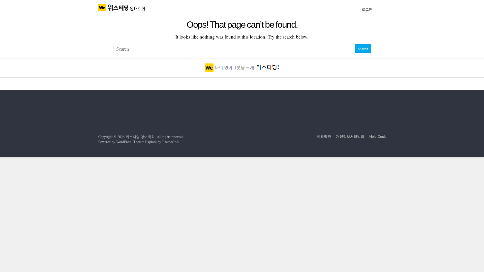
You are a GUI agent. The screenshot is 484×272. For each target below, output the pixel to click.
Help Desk (377, 136)
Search (363, 48)
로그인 (367, 9)
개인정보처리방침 (350, 136)
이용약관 (324, 136)
